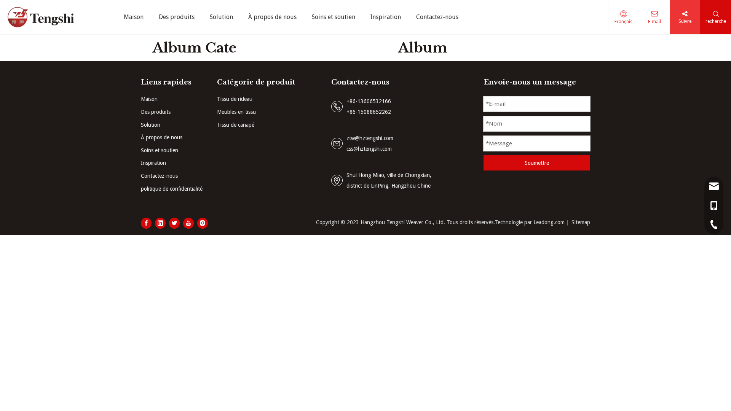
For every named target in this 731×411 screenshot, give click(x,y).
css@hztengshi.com (369, 149)
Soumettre (537, 163)
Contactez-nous (159, 176)
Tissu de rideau (234, 99)
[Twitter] (174, 223)
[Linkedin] (160, 223)
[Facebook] (146, 223)
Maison (149, 99)
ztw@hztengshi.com (369, 138)
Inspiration (153, 163)
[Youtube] (188, 223)
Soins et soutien (159, 150)
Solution (150, 125)
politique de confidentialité (172, 189)
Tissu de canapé (235, 125)
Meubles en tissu (236, 112)
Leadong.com (549, 222)
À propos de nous (161, 137)
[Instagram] (202, 223)
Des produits (156, 112)
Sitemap (580, 222)
